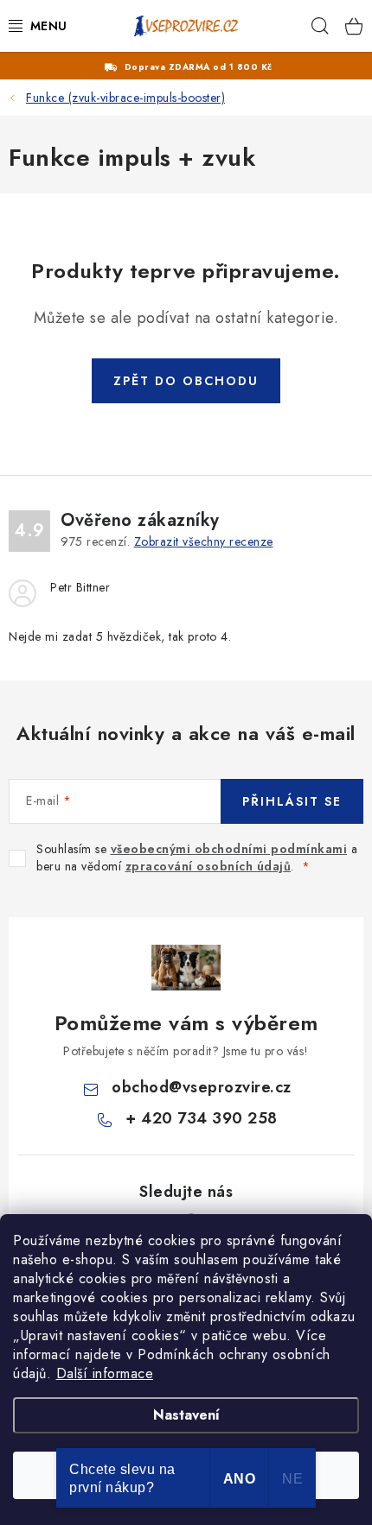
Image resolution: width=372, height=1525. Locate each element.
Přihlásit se (292, 801)
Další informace (105, 1373)
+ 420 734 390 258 (201, 1118)
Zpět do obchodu (186, 380)
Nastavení (186, 1415)
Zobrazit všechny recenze (203, 541)
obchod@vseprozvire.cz (202, 1087)
